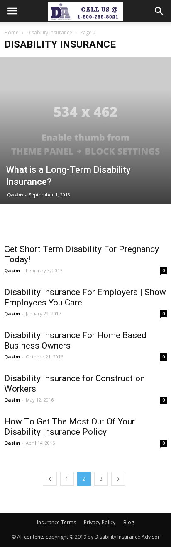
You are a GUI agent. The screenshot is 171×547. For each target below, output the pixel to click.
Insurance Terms (56, 522)
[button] (159, 11)
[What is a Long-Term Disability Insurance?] (85, 130)
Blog (128, 522)
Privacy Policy (99, 522)
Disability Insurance (49, 32)
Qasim (15, 194)
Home (11, 32)
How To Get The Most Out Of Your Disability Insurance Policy (69, 426)
